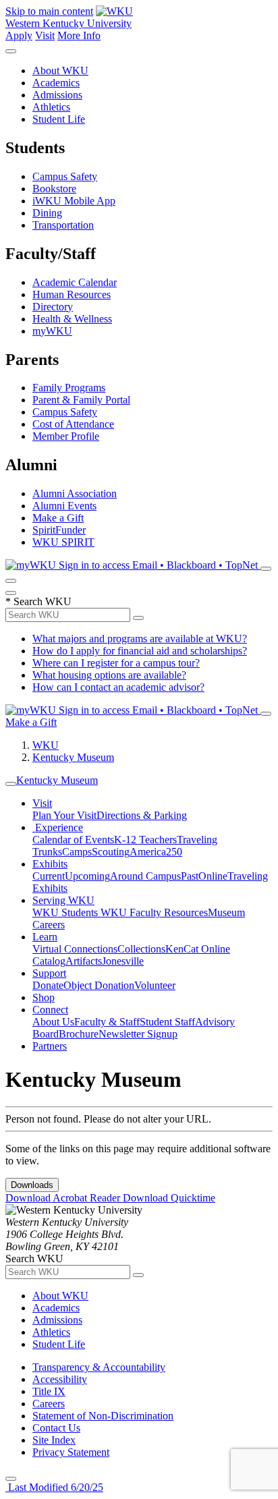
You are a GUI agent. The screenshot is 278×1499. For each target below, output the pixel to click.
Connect (50, 1009)
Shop (43, 997)
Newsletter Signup (138, 1034)
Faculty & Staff (107, 1021)
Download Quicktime (169, 1198)
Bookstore (54, 188)
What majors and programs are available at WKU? (139, 638)
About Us (53, 1021)
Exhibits (49, 864)
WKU (45, 745)
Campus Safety (64, 176)
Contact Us (56, 1428)
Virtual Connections (74, 949)
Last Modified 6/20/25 (54, 1487)
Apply (18, 35)
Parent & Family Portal (81, 399)
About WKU (60, 70)
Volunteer (154, 985)
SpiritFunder (59, 530)
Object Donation (98, 985)
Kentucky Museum (73, 757)
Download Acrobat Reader (64, 1198)
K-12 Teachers (145, 839)
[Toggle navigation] (10, 784)
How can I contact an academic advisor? (118, 687)
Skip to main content (49, 11)
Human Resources (71, 294)
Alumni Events (64, 505)
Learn (44, 936)
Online (212, 876)
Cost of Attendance (73, 424)
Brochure (79, 1034)
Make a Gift (58, 518)
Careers (48, 1403)
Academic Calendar (74, 282)
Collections (141, 949)
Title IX (48, 1391)
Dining (47, 213)
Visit (45, 35)
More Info (79, 35)
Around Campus (145, 876)
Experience (57, 827)
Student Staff (167, 1021)
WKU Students (66, 912)
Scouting (111, 851)
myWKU (52, 331)
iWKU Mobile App (73, 200)
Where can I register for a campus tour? (116, 663)
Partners (49, 1046)
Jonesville (123, 961)
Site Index (54, 1440)
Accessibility (59, 1379)
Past (189, 876)
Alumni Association (74, 493)
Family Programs (68, 387)
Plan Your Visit (64, 815)
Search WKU (38, 601)
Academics (56, 82)
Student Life (58, 119)
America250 (156, 851)
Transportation (63, 225)
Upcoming (87, 876)
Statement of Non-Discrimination (102, 1415)
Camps (77, 851)
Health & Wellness (72, 318)
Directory (52, 306)
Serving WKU (63, 900)
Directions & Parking (141, 815)
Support (49, 973)
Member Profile (65, 436)
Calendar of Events (73, 839)
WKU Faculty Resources (154, 912)
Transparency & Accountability (98, 1367)
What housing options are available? (109, 675)
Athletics (51, 107)
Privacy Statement (70, 1452)
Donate (47, 985)
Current (48, 876)
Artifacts (83, 961)
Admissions (57, 95)
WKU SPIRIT (63, 542)
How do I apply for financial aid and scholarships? (139, 650)
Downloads (32, 1185)
